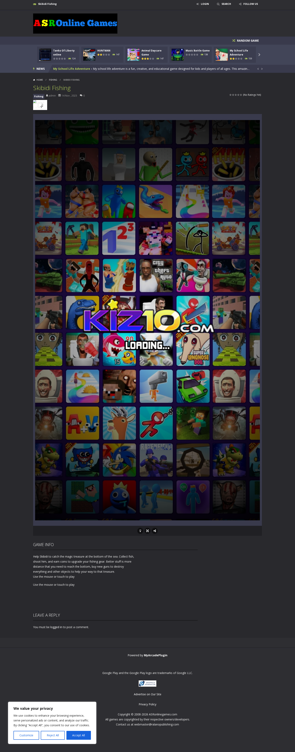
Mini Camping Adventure (71, 69)
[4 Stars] (238, 95)
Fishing (53, 79)
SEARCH (226, 4)
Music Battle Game (198, 50)
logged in (56, 627)
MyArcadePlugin (155, 655)
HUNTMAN (103, 50)
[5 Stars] (241, 95)
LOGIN (205, 4)
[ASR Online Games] (75, 23)
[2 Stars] (233, 95)
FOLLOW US (250, 4)
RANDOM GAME (247, 40)
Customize (26, 735)
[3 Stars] (236, 95)
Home (40, 79)
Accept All (78, 735)
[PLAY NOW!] (45, 54)
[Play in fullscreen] (147, 531)
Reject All (53, 735)
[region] (52, 723)
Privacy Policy (147, 704)
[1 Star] (230, 95)
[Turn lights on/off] (140, 531)
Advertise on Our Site (147, 694)
